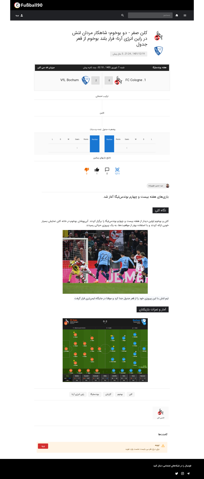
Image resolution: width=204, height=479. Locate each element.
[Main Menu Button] (185, 15)
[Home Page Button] (177, 15)
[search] (123, 15)
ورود (17, 15)
